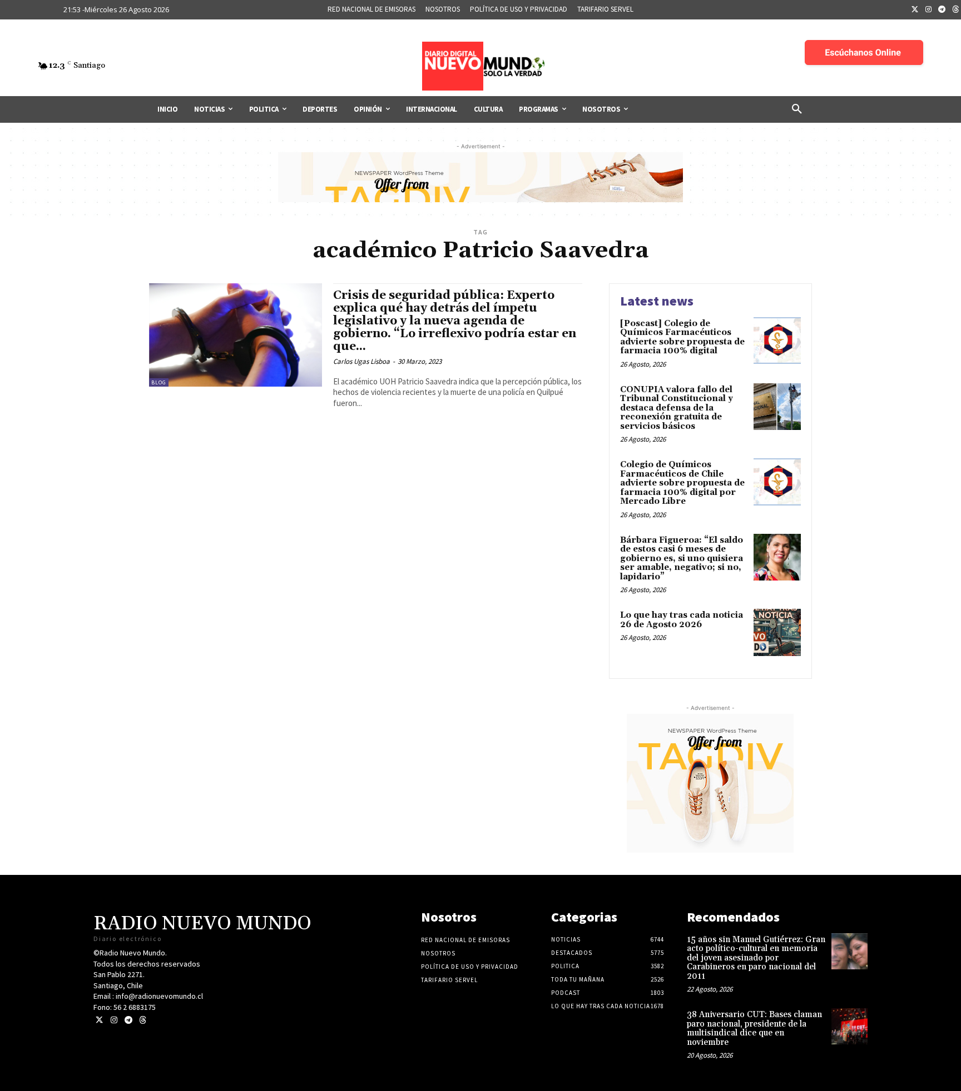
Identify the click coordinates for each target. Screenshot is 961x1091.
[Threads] (142, 1020)
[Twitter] (914, 10)
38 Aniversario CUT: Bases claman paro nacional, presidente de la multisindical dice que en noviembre (754, 1028)
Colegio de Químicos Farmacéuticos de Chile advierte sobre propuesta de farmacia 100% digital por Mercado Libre (682, 483)
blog (158, 382)
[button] (797, 109)
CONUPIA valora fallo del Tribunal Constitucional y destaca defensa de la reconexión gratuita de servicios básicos (676, 408)
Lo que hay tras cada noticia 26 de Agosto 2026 (681, 620)
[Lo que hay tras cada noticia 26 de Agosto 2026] (777, 632)
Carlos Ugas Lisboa (361, 361)
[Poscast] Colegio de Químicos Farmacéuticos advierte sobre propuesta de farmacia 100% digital (682, 337)
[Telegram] (942, 10)
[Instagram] (928, 10)
